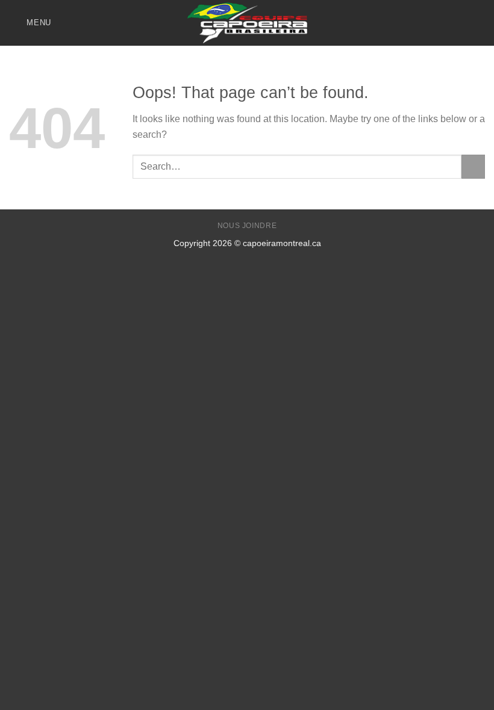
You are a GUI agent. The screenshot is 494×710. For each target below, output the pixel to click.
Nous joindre (247, 225)
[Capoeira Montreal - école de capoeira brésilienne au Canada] (247, 22)
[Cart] (479, 23)
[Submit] (473, 166)
